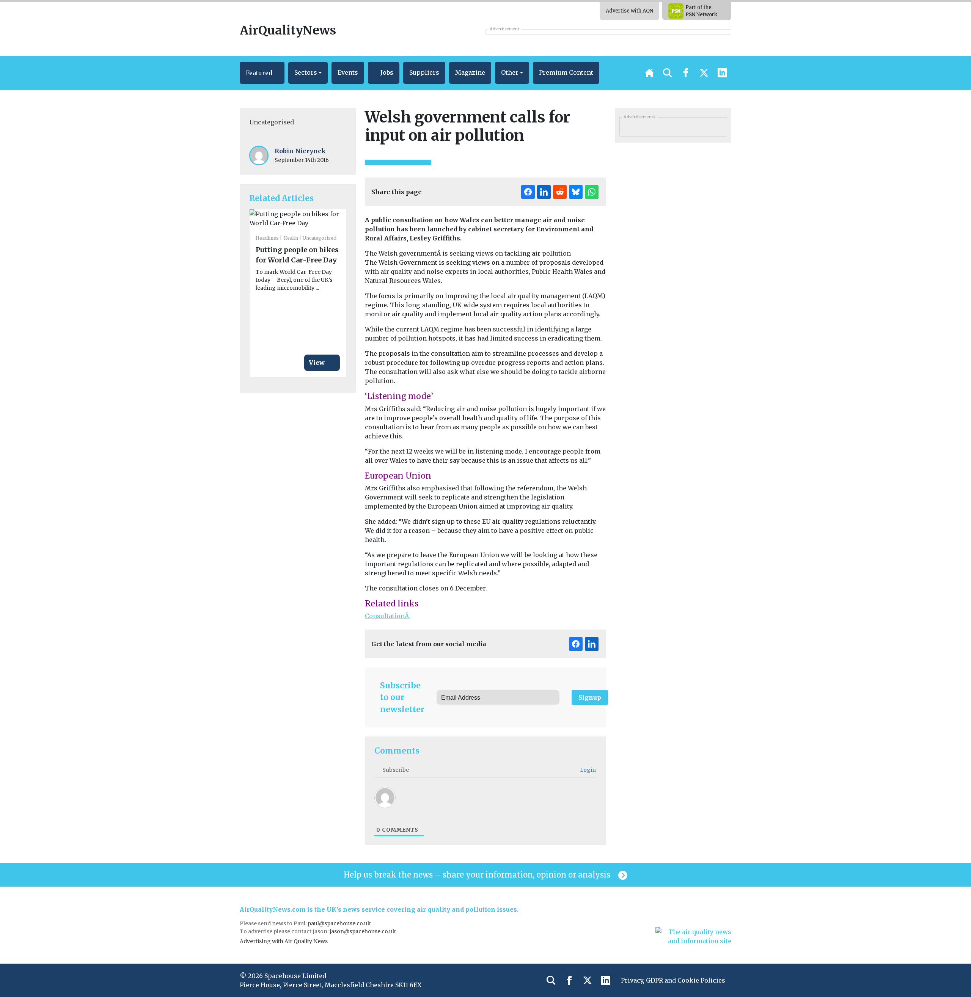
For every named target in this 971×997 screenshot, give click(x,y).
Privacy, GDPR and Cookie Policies (673, 980)
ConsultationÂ (387, 616)
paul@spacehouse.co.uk (340, 923)
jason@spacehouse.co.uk (363, 931)
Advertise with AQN (629, 11)
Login (587, 769)
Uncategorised (271, 122)
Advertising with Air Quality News (284, 941)
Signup (589, 697)
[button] (262, 73)
